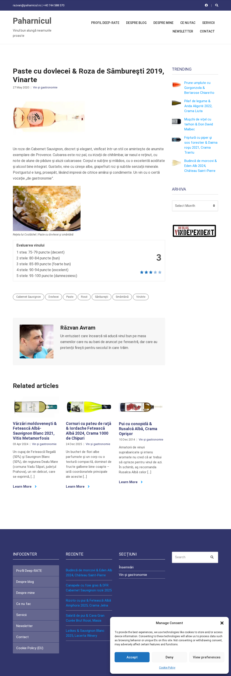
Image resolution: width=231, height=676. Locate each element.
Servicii (208, 23)
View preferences (206, 657)
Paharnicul (32, 21)
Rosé (84, 296)
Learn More (22, 487)
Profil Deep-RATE (105, 23)
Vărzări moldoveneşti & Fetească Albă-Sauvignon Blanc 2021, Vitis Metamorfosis (35, 431)
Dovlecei (54, 296)
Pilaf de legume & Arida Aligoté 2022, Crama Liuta (198, 106)
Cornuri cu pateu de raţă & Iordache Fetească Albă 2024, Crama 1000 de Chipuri (88, 431)
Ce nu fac (187, 23)
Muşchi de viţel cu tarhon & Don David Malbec (198, 124)
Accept (132, 657)
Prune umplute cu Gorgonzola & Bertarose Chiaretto (199, 88)
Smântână (122, 296)
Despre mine (163, 23)
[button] (222, 623)
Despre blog (136, 23)
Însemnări (126, 567)
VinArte (140, 296)
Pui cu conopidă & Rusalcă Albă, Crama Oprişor (138, 428)
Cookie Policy (167, 667)
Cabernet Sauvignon (28, 296)
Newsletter (183, 31)
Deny (169, 657)
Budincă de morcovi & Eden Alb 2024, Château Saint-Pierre (200, 166)
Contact (207, 31)
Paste (69, 296)
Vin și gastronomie (45, 87)
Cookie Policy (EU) (29, 648)
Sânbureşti (101, 296)
